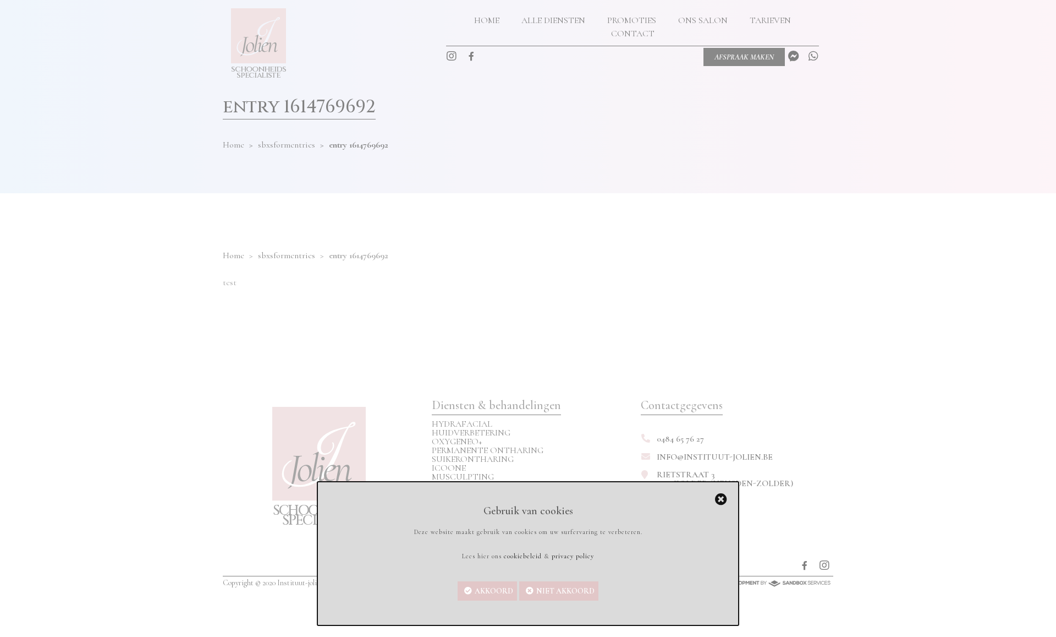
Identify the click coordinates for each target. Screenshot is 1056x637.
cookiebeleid (523, 556)
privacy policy (573, 556)
